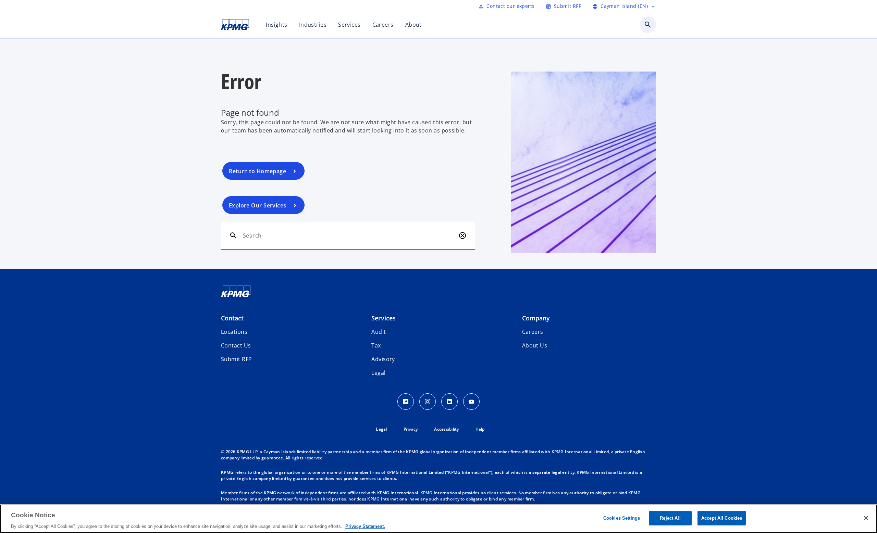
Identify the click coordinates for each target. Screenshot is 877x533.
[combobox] (349, 235)
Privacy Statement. (365, 526)
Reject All (670, 517)
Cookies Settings (621, 517)
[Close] (866, 517)
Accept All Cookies (721, 517)
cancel (462, 235)
